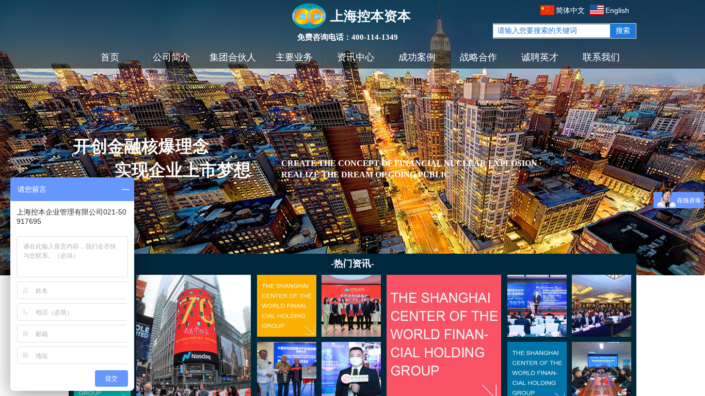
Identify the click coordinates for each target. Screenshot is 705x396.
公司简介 (171, 57)
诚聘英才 (539, 57)
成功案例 (417, 57)
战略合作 (478, 57)
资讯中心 (355, 57)
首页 (110, 57)
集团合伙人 (233, 57)
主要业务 (294, 57)
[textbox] (551, 31)
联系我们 (601, 57)
